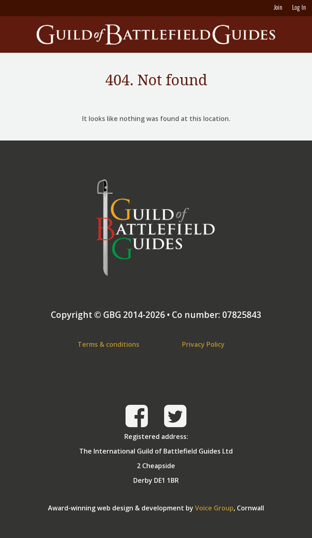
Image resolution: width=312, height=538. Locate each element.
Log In (299, 8)
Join (278, 8)
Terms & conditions (108, 344)
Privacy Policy (203, 344)
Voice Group (214, 507)
